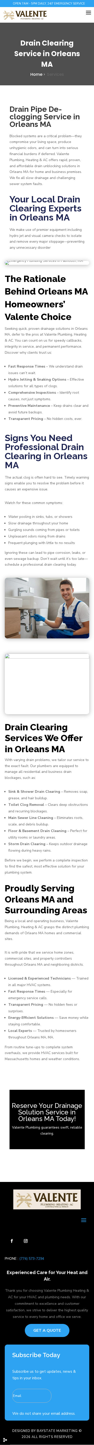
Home (36, 74)
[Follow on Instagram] (26, 1241)
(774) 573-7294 (31, 1258)
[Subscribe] (74, 1393)
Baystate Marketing (57, 1431)
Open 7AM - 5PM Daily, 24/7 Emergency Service (49, 4)
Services (55, 74)
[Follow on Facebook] (12, 1241)
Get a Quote (47, 1330)
